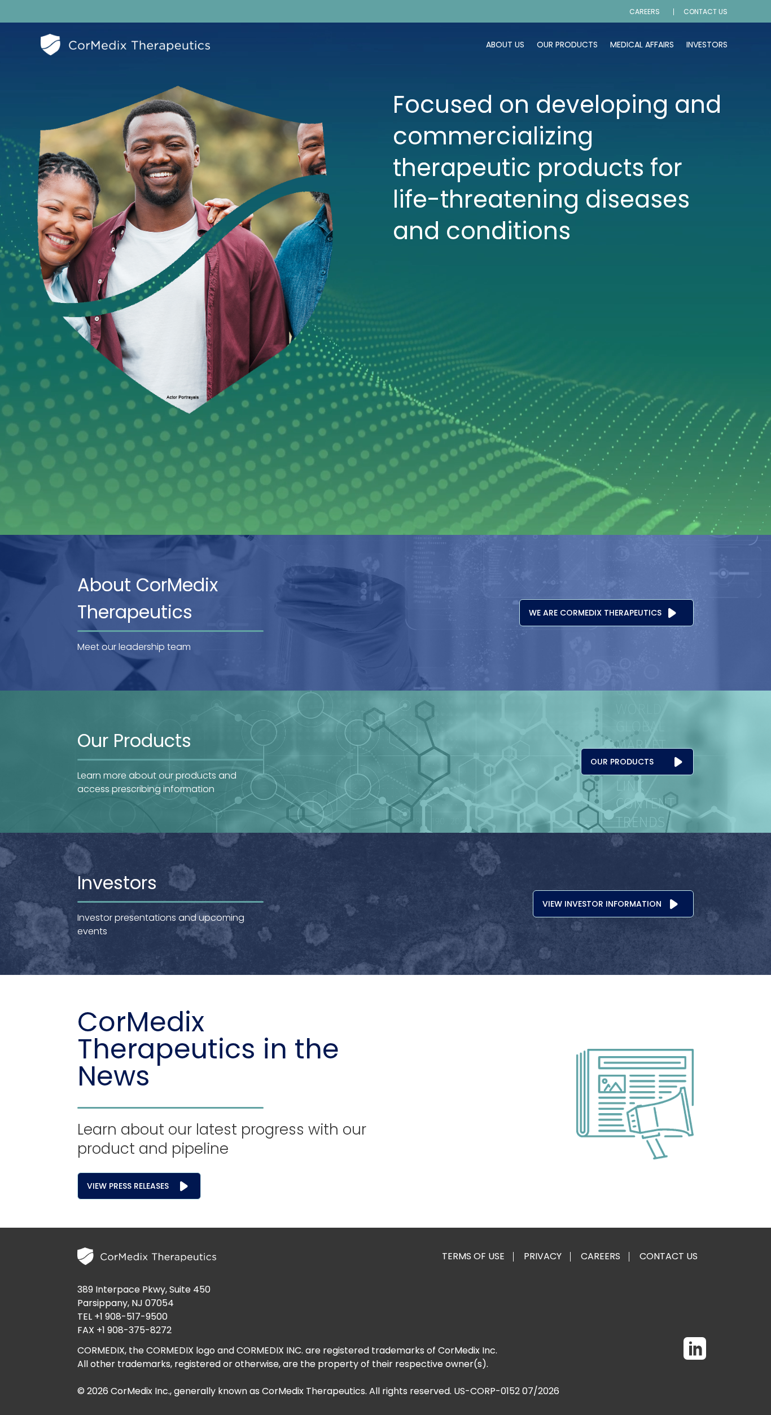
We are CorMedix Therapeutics (595, 612)
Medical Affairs (642, 44)
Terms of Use (473, 1256)
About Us (505, 44)
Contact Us (706, 11)
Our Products (567, 44)
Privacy (543, 1256)
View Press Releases (128, 1186)
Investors (707, 44)
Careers (644, 11)
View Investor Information (602, 903)
